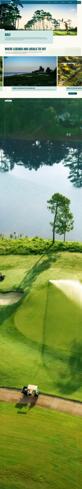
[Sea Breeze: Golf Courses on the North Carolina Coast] (30, 73)
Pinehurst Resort (8, 100)
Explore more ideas (72, 93)
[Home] (9, 2)
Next (7, 89)
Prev (3, 89)
